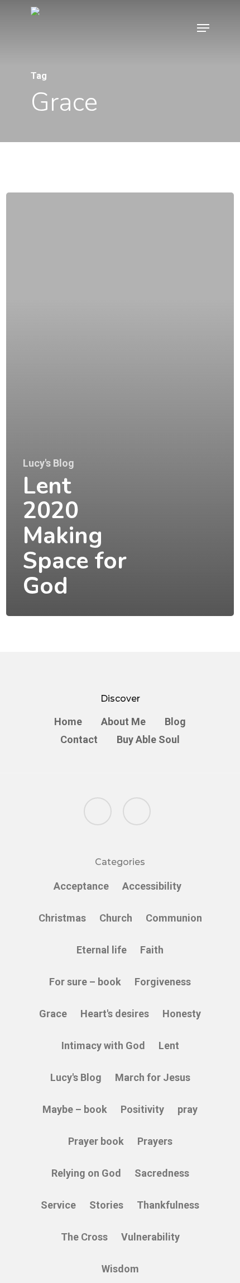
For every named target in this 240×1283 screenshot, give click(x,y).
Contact (79, 740)
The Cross (84, 1237)
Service (58, 1205)
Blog (175, 722)
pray (187, 1109)
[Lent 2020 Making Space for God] (120, 404)
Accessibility (151, 886)
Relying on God (86, 1173)
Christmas (62, 918)
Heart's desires (114, 1013)
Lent (169, 1045)
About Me (123, 722)
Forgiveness (163, 982)
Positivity (142, 1109)
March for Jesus (152, 1077)
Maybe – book (74, 1109)
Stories (106, 1205)
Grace (53, 1013)
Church (115, 918)
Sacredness (162, 1173)
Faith (152, 950)
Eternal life (101, 950)
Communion (174, 918)
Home (68, 722)
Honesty (181, 1013)
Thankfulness (168, 1205)
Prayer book (96, 1141)
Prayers (154, 1141)
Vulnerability (150, 1237)
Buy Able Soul (148, 740)
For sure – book (85, 982)
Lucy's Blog (48, 463)
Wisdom (120, 1269)
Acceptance (81, 886)
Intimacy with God (103, 1045)
